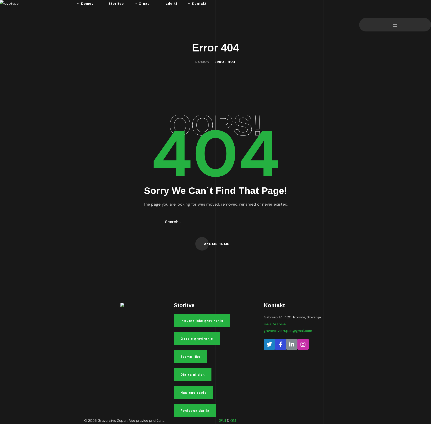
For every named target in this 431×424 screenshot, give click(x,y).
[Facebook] (280, 344)
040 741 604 (275, 324)
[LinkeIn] (291, 344)
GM (233, 420)
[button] (361, 9)
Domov (202, 62)
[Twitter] (269, 344)
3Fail (222, 420)
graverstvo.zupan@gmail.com (288, 330)
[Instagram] (303, 344)
